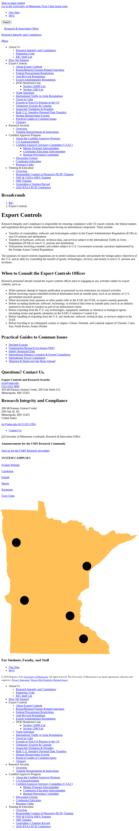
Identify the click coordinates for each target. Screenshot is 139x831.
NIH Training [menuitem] (23, 180)
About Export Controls (29, 705)
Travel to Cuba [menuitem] (24, 99)
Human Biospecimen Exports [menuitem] (33, 115)
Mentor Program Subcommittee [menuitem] (41, 148)
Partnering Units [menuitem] (25, 53)
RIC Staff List (24, 695)
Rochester (7, 489)
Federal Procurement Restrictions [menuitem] (35, 73)
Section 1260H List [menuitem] (34, 86)
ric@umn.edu (9, 424)
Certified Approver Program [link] (25, 135)
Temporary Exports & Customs (34, 744)
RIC (11, 202)
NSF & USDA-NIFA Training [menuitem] (33, 177)
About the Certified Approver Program (38, 777)
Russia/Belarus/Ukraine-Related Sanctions (40, 708)
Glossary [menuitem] (21, 122)
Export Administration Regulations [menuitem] (36, 79)
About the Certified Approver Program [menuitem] (38, 138)
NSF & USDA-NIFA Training (33, 816)
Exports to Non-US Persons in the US (37, 741)
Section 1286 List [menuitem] (33, 89)
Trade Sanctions (25, 731)
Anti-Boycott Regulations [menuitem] (30, 76)
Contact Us (15, 430)
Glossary (21, 761)
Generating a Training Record (33, 823)
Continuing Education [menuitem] (28, 161)
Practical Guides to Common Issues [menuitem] (36, 118)
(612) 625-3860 (10, 386)
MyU (12, 15)
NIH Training (23, 819)
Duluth (5, 477)
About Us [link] (14, 47)
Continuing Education (28, 800)
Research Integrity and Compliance (21, 34)
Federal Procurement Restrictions (35, 712)
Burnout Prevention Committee (41, 793)
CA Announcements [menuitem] (27, 141)
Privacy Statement (21, 680)
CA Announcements (27, 780)
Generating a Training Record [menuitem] (33, 184)
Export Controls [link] (18, 63)
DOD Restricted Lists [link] (28, 82)
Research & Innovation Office (21, 28)
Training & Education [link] (21, 167)
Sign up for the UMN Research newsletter (25, 450)
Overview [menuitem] (21, 128)
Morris (5, 483)
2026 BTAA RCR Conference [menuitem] (33, 187)
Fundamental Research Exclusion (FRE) (32, 348)
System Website (10, 465)
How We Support (19, 699)
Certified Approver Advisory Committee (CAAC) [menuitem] (44, 145)
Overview (21, 767)
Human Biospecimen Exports (33, 754)
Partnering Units (25, 692)
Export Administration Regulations (36, 718)
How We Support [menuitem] (19, 60)
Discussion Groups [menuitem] (27, 158)
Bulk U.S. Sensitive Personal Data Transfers (41, 751)
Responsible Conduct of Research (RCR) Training (44, 813)
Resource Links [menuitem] (25, 164)
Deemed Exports (18, 344)
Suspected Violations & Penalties (35, 748)
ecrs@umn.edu (10, 383)
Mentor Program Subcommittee (41, 787)
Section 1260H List (34, 725)
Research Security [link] (19, 125)
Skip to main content (13, 3)
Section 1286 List (33, 728)
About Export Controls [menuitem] (29, 66)
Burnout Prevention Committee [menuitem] (41, 154)
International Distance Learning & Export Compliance (40, 354)
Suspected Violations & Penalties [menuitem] (35, 109)
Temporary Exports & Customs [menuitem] (34, 105)
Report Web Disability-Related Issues (49, 680)
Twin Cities (8, 495)
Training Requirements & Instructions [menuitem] (37, 131)
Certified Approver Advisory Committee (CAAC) (44, 783)
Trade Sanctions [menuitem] (25, 92)
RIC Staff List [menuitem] (24, 56)
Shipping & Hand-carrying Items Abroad (32, 361)
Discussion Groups (27, 797)
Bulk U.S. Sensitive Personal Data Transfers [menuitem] (41, 112)
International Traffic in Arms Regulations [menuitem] (39, 96)
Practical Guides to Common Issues (36, 757)
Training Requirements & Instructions (37, 770)
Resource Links (25, 803)
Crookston (7, 471)
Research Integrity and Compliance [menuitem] (36, 50)
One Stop (14, 12)
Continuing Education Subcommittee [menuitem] (44, 151)
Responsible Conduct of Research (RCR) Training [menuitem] (44, 174)
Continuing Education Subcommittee (44, 790)
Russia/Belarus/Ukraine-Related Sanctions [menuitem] (40, 69)
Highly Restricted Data (22, 351)
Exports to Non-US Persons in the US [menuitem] (37, 102)
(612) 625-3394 (27, 424)
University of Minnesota (36, 676)
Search (6, 22)
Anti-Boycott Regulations (30, 715)
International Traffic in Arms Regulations (39, 735)
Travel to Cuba (24, 738)
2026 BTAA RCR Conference (33, 826)
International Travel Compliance (27, 357)
